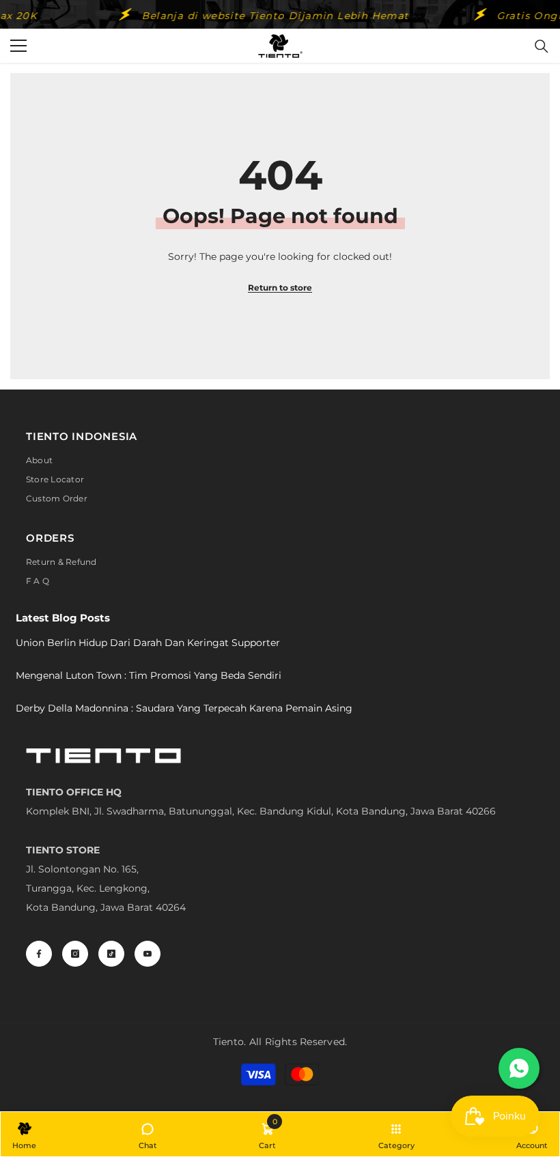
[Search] (541, 46)
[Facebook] (39, 954)
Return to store (280, 287)
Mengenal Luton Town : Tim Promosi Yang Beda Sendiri (148, 675)
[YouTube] (147, 954)
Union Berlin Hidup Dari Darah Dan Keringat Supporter (148, 642)
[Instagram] (75, 954)
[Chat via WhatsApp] (519, 1068)
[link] (267, 1134)
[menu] (18, 46)
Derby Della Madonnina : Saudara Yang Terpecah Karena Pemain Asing (184, 708)
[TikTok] (111, 954)
